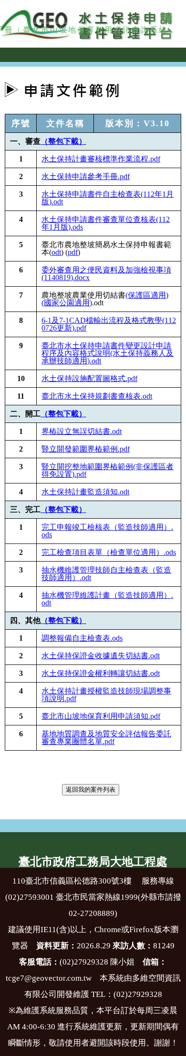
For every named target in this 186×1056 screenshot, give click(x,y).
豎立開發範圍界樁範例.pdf (85, 449)
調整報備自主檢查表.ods (82, 638)
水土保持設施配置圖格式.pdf (89, 378)
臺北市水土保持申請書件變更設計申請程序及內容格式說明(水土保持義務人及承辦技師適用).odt (107, 353)
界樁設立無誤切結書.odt (81, 431)
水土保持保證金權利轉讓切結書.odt (100, 673)
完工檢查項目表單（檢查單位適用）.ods (108, 552)
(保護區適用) (146, 295)
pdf (73, 252)
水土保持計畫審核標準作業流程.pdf (100, 159)
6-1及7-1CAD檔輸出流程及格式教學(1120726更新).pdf (108, 324)
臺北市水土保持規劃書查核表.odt (96, 396)
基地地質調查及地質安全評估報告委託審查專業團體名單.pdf (106, 737)
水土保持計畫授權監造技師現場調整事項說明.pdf (106, 695)
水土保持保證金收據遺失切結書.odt (100, 656)
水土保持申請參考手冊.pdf (85, 176)
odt (56, 252)
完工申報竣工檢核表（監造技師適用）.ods (107, 531)
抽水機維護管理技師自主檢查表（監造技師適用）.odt (106, 574)
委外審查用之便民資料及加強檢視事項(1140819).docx (106, 274)
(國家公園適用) (66, 303)
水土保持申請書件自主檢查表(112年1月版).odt (107, 198)
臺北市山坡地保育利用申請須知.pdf (100, 716)
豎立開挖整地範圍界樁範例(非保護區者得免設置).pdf (107, 470)
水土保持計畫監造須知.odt (85, 492)
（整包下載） (63, 141)
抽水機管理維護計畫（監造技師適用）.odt (107, 599)
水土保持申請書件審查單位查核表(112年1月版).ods (105, 223)
